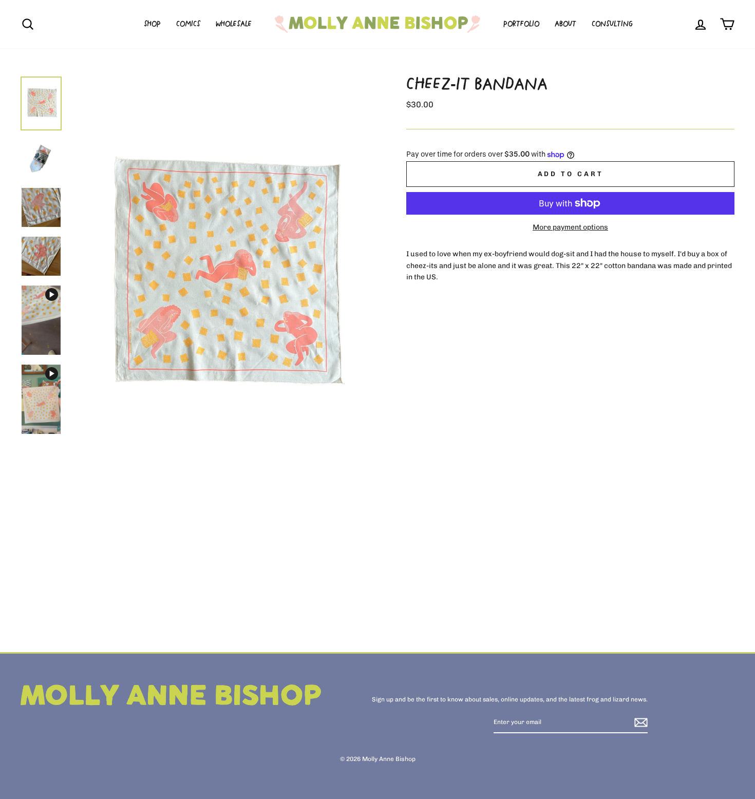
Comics (188, 24)
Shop (152, 24)
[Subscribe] (641, 722)
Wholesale (234, 24)
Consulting (612, 24)
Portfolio (521, 24)
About (565, 24)
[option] (220, 278)
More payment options (570, 227)
